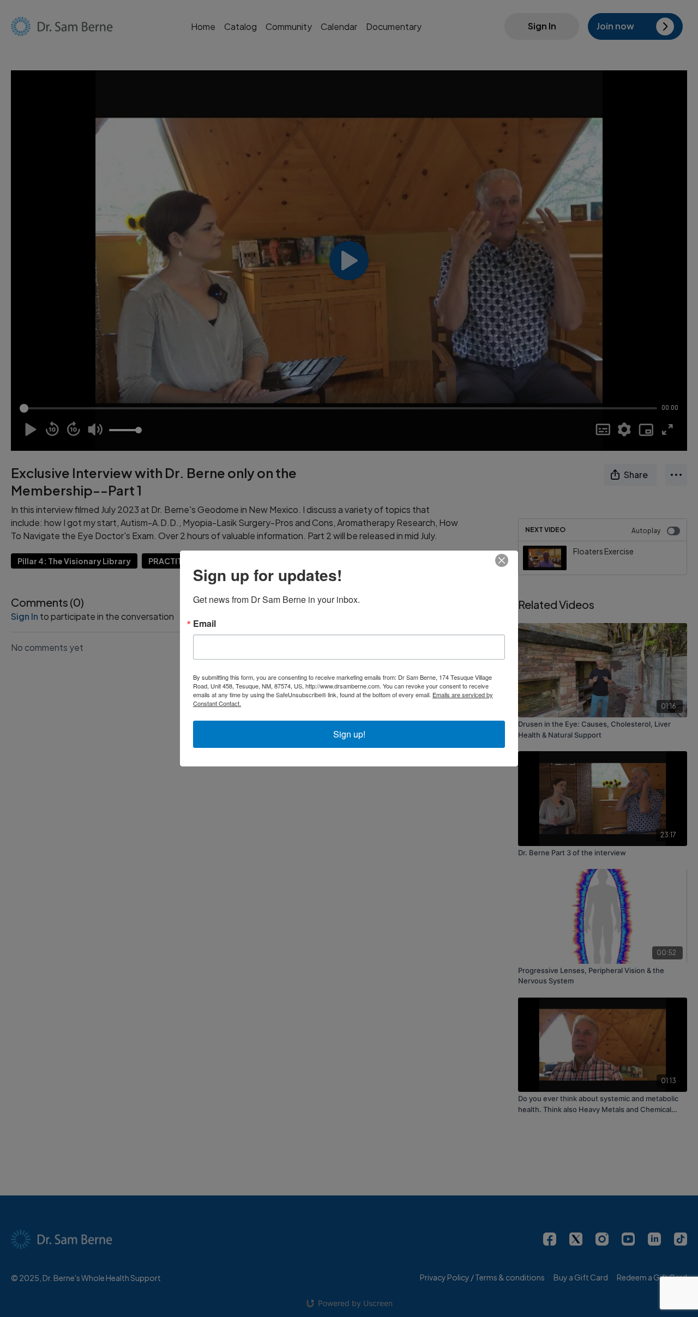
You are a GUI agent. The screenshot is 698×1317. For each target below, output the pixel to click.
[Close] (508, 560)
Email (204, 623)
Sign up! (349, 734)
